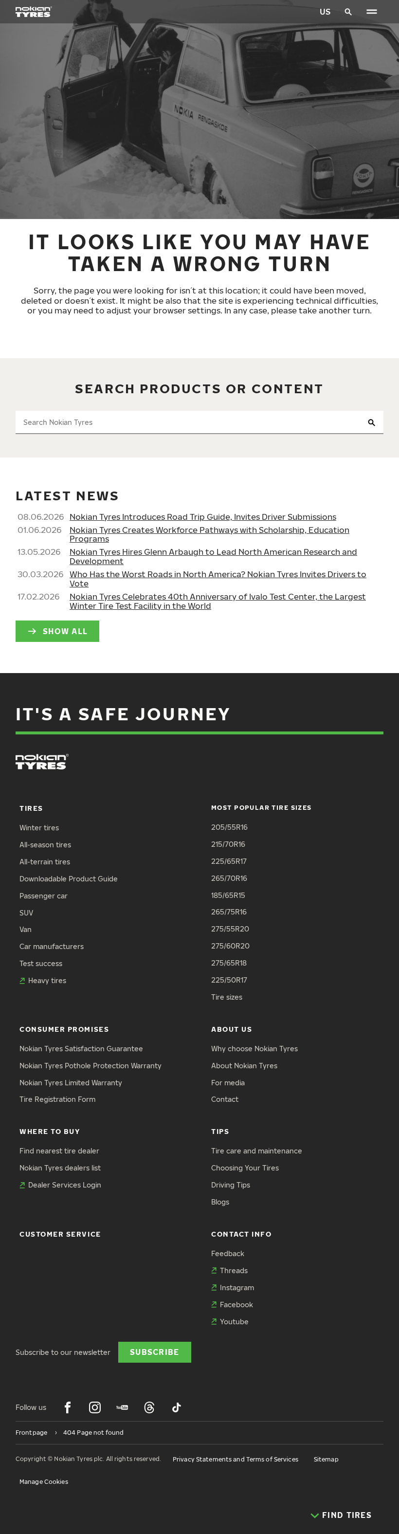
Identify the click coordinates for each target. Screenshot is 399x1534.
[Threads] (149, 1407)
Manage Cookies (43, 1481)
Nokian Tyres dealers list (60, 1168)
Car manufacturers (51, 946)
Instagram (237, 1287)
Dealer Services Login (64, 1185)
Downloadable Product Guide (68, 879)
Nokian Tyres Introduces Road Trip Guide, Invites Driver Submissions (203, 516)
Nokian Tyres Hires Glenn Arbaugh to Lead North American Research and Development (213, 556)
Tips (220, 1131)
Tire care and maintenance (256, 1151)
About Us (231, 1029)
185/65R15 (228, 895)
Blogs (220, 1202)
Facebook (236, 1304)
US (325, 11)
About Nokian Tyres (244, 1065)
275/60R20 (230, 946)
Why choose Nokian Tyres (254, 1048)
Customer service (60, 1234)
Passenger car (43, 896)
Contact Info (241, 1234)
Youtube (234, 1321)
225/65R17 (229, 861)
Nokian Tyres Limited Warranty (70, 1082)
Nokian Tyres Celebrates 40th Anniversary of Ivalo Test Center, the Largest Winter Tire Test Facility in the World (218, 601)
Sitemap (326, 1459)
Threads (234, 1270)
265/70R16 (229, 878)
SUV (26, 913)
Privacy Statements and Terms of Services (235, 1459)
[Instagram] (95, 1407)
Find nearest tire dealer (59, 1151)
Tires (31, 808)
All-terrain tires (44, 862)
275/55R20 (230, 929)
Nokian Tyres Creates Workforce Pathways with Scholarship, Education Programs (209, 534)
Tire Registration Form (57, 1099)
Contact (224, 1099)
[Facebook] (67, 1407)
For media (228, 1082)
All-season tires (45, 844)
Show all (65, 631)
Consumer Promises (64, 1029)
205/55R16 (229, 827)
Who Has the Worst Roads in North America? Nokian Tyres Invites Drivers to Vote (218, 578)
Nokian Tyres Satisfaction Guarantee (81, 1048)
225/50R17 (229, 980)
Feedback (227, 1253)
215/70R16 (228, 844)
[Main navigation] (371, 11)
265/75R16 (229, 912)
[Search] (348, 11)
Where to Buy (49, 1131)
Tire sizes (226, 997)
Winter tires (39, 827)
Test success (40, 963)
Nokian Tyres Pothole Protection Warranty (90, 1065)
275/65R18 (229, 963)
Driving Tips (230, 1185)
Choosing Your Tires (245, 1168)
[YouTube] (122, 1407)
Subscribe (155, 1351)
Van (25, 929)
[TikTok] (176, 1407)
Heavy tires (47, 980)
